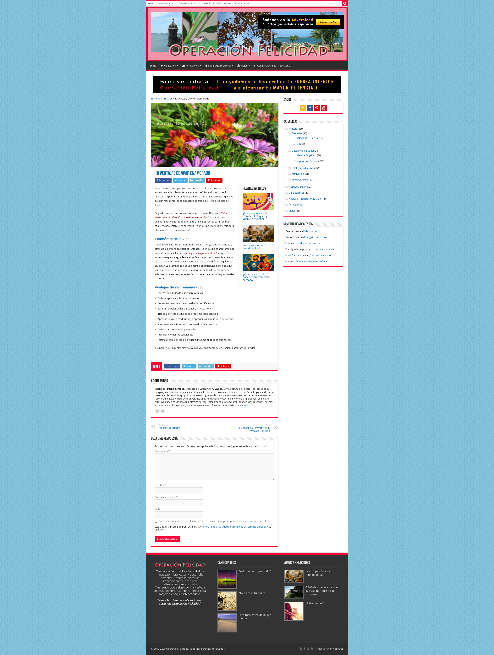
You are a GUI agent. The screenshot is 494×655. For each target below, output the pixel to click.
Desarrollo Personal (303, 150)
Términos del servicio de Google (251, 526)
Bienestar (297, 133)
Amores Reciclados (169, 426)
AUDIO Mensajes (266, 65)
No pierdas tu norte (252, 593)
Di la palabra (310, 231)
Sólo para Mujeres (302, 179)
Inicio (153, 65)
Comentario (162, 451)
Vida (299, 143)
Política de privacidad (216, 526)
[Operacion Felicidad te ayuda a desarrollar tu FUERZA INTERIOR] (247, 84)
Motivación (170, 65)
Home (156, 98)
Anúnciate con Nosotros (330, 648)
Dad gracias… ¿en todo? (255, 571)
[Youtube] (324, 108)
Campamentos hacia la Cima (311, 261)
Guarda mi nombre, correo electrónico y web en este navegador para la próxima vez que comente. (213, 521)
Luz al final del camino (308, 243)
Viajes (244, 65)
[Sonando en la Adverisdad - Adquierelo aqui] (301, 21)
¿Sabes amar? (314, 603)
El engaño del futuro (315, 237)
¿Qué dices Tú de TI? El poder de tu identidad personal (258, 277)
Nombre (160, 485)
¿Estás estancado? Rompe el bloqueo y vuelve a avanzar (255, 216)
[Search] (345, 3)
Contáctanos (242, 3)
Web (157, 509)
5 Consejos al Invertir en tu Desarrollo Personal (255, 428)
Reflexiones (192, 65)
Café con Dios (296, 192)
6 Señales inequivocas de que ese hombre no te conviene (321, 591)
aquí (246, 405)
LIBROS (287, 65)
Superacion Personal (219, 65)
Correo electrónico (166, 497)
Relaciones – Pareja (307, 138)
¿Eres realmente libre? (320, 255)
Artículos (167, 98)
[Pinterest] (317, 108)
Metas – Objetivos (306, 155)
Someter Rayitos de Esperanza (215, 3)
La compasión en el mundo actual (255, 247)
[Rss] (303, 108)
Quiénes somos (187, 3)
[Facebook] (310, 108)
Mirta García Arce (295, 255)
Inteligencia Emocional (304, 168)
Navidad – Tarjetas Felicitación (305, 198)
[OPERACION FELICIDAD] (247, 34)
